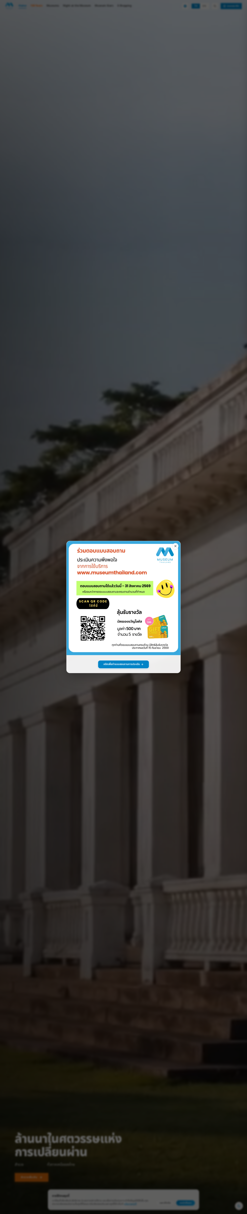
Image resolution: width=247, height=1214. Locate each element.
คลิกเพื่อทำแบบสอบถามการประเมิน (122, 664)
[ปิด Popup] (175, 546)
